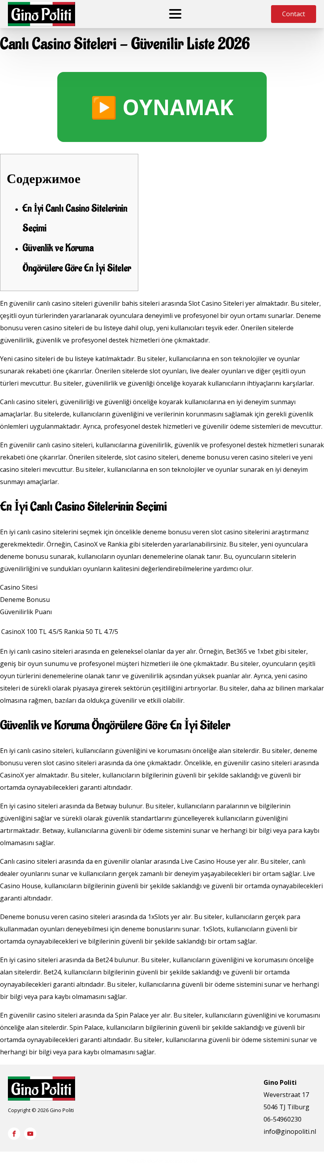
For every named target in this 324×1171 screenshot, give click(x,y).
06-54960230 (282, 1119)
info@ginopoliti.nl (290, 1131)
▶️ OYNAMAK (162, 106)
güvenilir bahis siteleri (127, 303)
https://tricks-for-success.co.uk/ (162, 1161)
